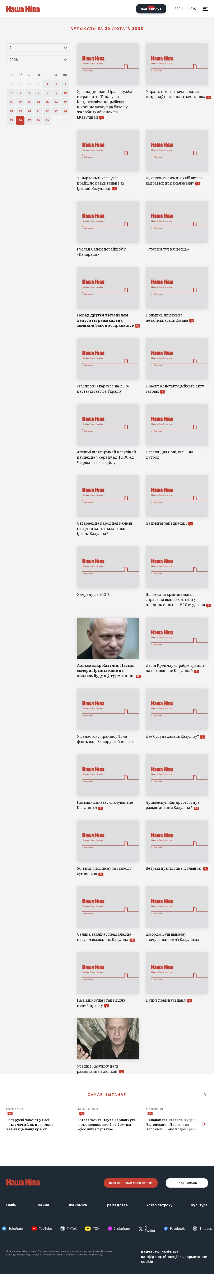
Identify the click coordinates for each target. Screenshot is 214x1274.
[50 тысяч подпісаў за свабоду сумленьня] (108, 848)
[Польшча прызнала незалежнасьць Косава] (177, 297)
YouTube (45, 1228)
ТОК (96, 1228)
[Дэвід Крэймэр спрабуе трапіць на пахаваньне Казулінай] (177, 647)
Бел (177, 9)
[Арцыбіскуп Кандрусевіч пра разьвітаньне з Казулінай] (177, 782)
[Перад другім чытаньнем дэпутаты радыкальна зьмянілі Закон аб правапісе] (108, 297)
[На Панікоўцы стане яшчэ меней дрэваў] (108, 980)
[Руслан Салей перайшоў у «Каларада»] (108, 229)
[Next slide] (204, 1124)
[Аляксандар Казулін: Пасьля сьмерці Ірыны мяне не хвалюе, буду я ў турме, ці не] (108, 647)
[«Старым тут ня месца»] (177, 229)
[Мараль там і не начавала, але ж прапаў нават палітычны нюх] (177, 81)
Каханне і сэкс (88, 1109)
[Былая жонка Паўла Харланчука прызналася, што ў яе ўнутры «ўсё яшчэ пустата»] (109, 1125)
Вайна (43, 1205)
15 (10, 1113)
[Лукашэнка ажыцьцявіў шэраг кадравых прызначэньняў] (177, 160)
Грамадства (14, 1109)
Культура (199, 1205)
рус (193, 9)
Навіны (12, 1205)
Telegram (15, 1228)
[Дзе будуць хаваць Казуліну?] (177, 716)
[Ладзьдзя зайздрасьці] (177, 505)
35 (150, 1113)
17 (82, 1113)
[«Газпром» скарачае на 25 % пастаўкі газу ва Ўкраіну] (108, 366)
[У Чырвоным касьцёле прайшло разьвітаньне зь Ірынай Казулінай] (108, 160)
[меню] (205, 9)
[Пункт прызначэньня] (177, 980)
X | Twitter (150, 1228)
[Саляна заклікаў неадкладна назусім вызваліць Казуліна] (108, 914)
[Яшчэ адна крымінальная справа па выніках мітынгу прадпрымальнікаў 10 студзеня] (177, 576)
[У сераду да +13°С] (108, 576)
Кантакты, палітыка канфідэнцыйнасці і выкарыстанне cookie (174, 1257)
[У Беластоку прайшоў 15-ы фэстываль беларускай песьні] (108, 716)
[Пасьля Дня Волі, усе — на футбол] (177, 434)
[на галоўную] (23, 8)
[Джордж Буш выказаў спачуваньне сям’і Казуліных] (177, 914)
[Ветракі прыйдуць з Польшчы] (177, 848)
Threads (205, 1228)
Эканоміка (77, 1205)
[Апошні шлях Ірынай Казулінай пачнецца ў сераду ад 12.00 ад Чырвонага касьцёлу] (108, 434)
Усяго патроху (159, 1205)
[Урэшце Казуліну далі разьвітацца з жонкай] (108, 1046)
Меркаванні (154, 1109)
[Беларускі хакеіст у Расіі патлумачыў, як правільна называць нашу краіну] (38, 1125)
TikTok (72, 1228)
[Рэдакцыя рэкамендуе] (205, 1094)
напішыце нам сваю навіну (131, 1183)
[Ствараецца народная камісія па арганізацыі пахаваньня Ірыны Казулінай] (108, 505)
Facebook (177, 1228)
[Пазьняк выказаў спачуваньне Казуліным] (108, 782)
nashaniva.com (73, 1254)
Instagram (122, 1228)
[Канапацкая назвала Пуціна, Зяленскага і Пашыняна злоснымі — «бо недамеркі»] (177, 1125)
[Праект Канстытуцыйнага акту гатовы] (177, 366)
